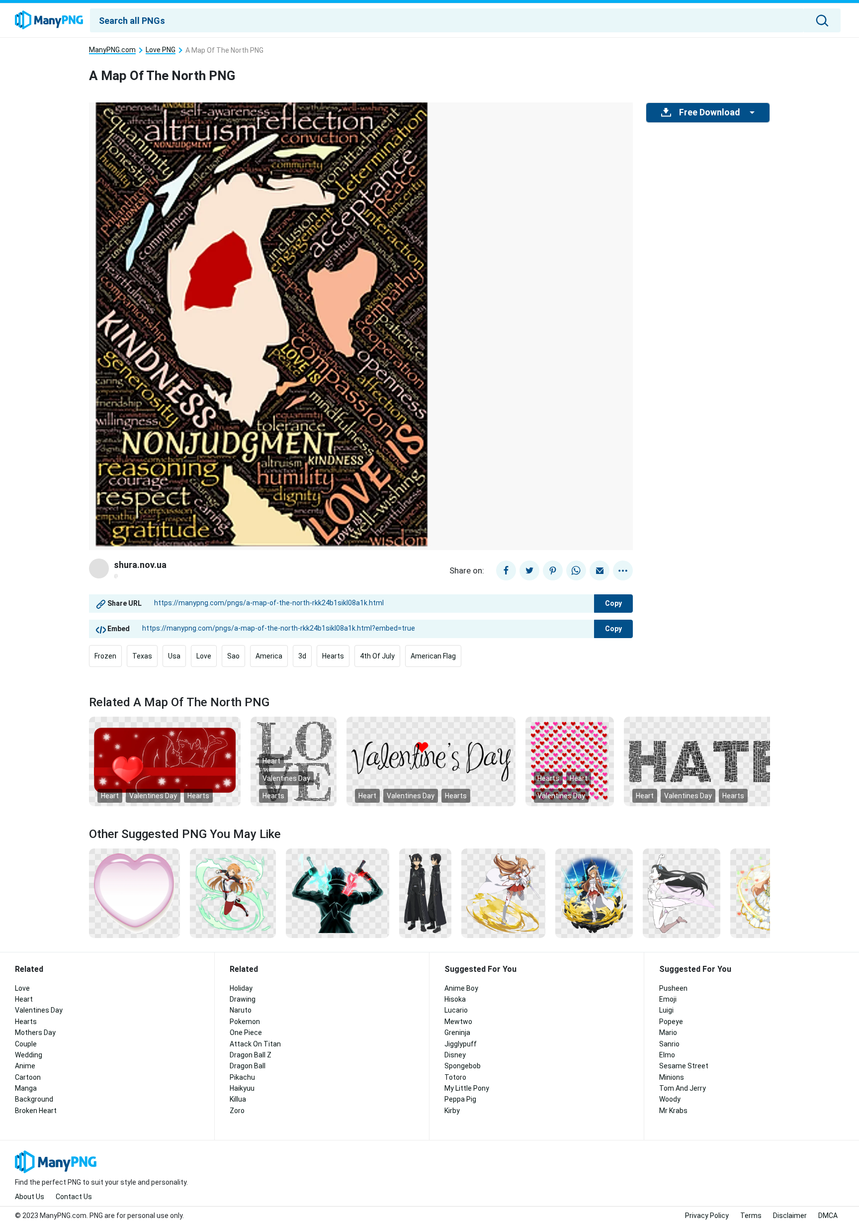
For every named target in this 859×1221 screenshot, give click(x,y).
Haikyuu (242, 1088)
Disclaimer (790, 1216)
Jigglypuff (460, 1044)
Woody (670, 1099)
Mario (668, 1032)
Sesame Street (683, 1066)
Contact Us (74, 1197)
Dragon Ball (247, 1066)
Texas (142, 656)
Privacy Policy (707, 1216)
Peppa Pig (460, 1099)
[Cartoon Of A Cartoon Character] (681, 893)
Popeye (671, 1022)
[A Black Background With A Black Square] (294, 761)
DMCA (828, 1216)
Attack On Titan (255, 1044)
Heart (110, 796)
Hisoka (455, 999)
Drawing (243, 999)
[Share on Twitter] (529, 570)
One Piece (246, 1032)
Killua (238, 1099)
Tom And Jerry (682, 1088)
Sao (233, 656)
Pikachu (242, 1077)
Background (34, 1099)
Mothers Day (35, 1032)
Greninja (457, 1032)
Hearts (333, 656)
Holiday (241, 988)
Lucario (456, 1010)
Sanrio (669, 1044)
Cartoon (28, 1077)
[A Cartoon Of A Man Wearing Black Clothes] (425, 893)
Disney (455, 1055)
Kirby (452, 1111)
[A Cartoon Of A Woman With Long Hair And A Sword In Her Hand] (232, 893)
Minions (671, 1077)
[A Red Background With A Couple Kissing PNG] (165, 761)
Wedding (28, 1055)
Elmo (667, 1055)
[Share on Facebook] (506, 570)
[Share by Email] (599, 570)
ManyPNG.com (112, 50)
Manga (26, 1088)
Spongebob (462, 1066)
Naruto (241, 1010)
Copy (613, 603)
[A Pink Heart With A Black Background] (134, 893)
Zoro (237, 1111)
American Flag (433, 656)
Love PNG (160, 50)
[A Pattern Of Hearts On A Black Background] (569, 761)
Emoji (668, 999)
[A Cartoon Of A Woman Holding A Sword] (503, 893)
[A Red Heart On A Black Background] (431, 761)
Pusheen (673, 988)
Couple (26, 1044)
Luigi (666, 1010)
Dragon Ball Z (250, 1055)
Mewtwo (458, 1022)
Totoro (455, 1077)
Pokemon (245, 1022)
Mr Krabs (673, 1111)
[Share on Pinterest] (553, 570)
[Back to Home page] (49, 20)
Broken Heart (36, 1111)
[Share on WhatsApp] (576, 570)
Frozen (105, 656)
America (269, 656)
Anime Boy (461, 988)
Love (203, 656)
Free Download (709, 112)
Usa (174, 656)
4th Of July (377, 656)
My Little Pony (466, 1088)
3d (302, 656)
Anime (25, 1066)
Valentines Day (153, 796)
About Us (29, 1197)
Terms (751, 1216)
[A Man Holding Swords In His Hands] (337, 893)
